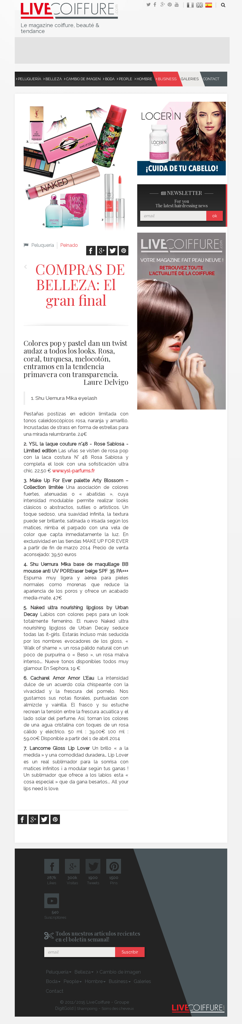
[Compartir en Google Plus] (164, 5)
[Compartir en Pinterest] (171, 5)
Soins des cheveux (118, 1008)
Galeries (190, 79)
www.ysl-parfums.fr (73, 471)
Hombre (144, 79)
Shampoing (87, 1008)
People (125, 79)
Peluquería (29, 79)
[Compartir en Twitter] (149, 5)
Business (166, 79)
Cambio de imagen (83, 79)
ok (214, 215)
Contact (211, 79)
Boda (109, 79)
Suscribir (130, 952)
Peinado (69, 245)
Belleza (53, 79)
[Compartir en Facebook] (157, 5)
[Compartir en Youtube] (178, 5)
